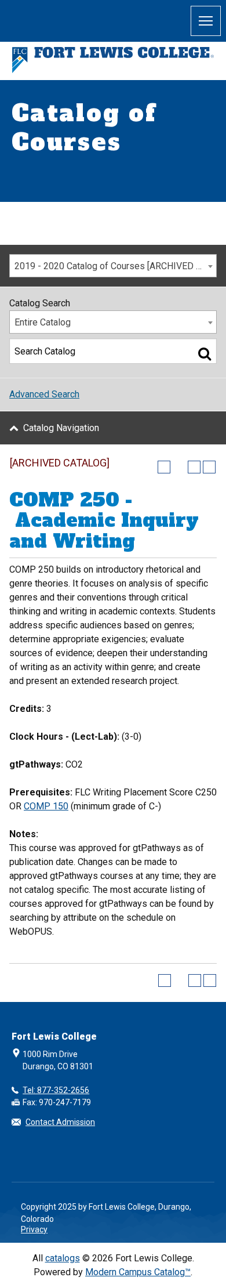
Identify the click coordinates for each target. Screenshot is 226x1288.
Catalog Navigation (61, 427)
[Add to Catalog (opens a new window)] (164, 467)
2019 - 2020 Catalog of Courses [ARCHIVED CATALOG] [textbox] (115, 266)
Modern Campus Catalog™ (138, 1272)
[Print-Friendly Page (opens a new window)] (194, 467)
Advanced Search (44, 394)
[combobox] (113, 265)
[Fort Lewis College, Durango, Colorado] (113, 60)
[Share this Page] (179, 467)
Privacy (34, 1229)
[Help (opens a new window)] (209, 467)
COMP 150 (46, 806)
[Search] (204, 353)
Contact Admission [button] (60, 1122)
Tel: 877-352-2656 (56, 1090)
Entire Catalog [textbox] (42, 322)
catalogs (62, 1258)
